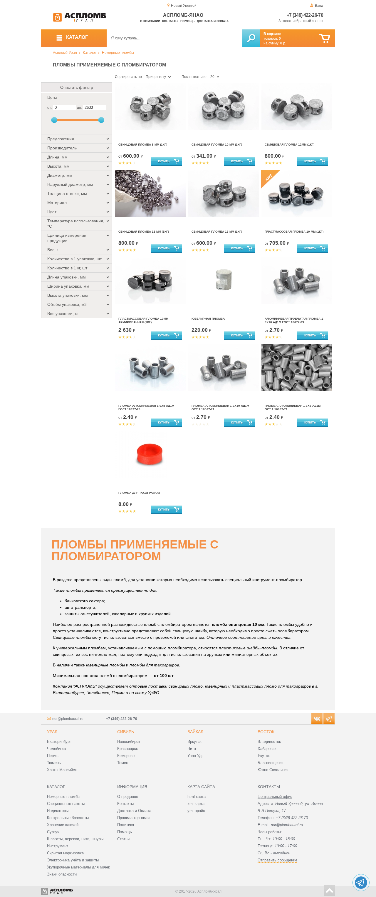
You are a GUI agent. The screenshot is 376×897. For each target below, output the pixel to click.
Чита (191, 748)
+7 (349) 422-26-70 (305, 15)
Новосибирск (128, 741)
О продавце (127, 796)
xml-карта (195, 803)
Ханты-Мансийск (62, 770)
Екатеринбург (59, 741)
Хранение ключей (62, 825)
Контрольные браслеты (68, 818)
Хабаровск (267, 748)
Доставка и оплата (213, 21)
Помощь (187, 21)
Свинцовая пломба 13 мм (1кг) (143, 231)
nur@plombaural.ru (67, 719)
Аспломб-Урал (65, 53)
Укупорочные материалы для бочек (78, 867)
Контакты (170, 21)
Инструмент (57, 846)
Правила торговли (133, 818)
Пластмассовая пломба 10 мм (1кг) (294, 231)
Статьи (123, 839)
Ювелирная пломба (208, 318)
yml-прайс (196, 810)
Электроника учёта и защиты (73, 860)
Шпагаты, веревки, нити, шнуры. (76, 839)
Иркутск (194, 741)
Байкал (195, 731)
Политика (125, 825)
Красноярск (127, 748)
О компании (150, 21)
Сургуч (53, 832)
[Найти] (251, 38)
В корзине (272, 34)
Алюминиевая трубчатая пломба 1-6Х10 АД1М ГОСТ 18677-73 (294, 320)
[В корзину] (324, 38)
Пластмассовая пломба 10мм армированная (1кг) (143, 320)
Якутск (264, 755)
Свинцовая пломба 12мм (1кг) (289, 144)
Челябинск (56, 748)
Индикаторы (57, 810)
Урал (52, 731)
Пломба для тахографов (139, 492)
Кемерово (126, 755)
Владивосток (269, 741)
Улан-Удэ (195, 755)
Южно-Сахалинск (273, 770)
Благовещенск (270, 763)
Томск (122, 763)
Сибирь (125, 731)
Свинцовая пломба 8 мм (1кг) (142, 144)
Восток (266, 731)
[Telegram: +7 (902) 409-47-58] (361, 882)
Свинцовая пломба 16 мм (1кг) (217, 231)
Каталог (89, 53)
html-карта (196, 796)
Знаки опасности (62, 874)
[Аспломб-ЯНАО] (79, 21)
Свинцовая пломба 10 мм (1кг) (217, 144)
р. (283, 43)
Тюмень (54, 763)
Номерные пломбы (118, 53)
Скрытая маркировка (65, 853)
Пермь (52, 755)
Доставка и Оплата (134, 810)
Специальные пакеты (66, 803)
